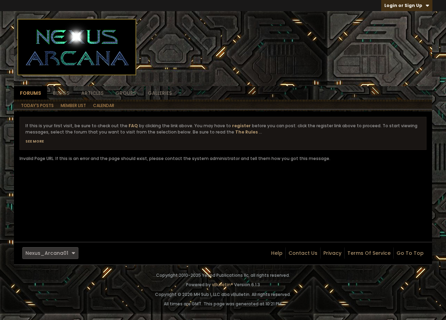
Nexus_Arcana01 (46, 253)
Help (277, 253)
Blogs (61, 93)
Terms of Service (369, 253)
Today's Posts (37, 105)
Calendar (103, 105)
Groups (125, 93)
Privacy (332, 253)
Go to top (410, 253)
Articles (92, 93)
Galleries (160, 93)
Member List (73, 105)
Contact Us (303, 253)
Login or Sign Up (403, 5)
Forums (30, 93)
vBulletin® (222, 285)
